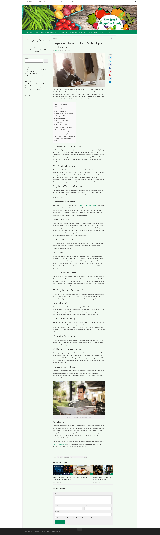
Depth (61, 457)
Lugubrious (76, 457)
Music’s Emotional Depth (63, 125)
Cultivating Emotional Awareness (65, 136)
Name (57, 505)
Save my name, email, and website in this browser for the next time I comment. (77, 518)
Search (27, 58)
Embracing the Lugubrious (63, 134)
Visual (85, 457)
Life (71, 457)
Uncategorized (64, 1)
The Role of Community (63, 132)
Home (23, 1)
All (27, 1)
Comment (58, 494)
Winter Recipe (72, 1)
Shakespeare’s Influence (62, 116)
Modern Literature (60, 118)
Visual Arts (59, 123)
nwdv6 (57, 51)
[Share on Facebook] (110, 66)
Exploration (66, 457)
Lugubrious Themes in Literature (64, 113)
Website (57, 511)
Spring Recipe (47, 1)
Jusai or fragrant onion (80, 477)
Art (58, 457)
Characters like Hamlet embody (86, 205)
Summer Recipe (56, 1)
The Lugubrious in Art (62, 120)
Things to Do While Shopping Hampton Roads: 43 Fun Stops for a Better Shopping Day (36, 76)
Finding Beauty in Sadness (63, 138)
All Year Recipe (33, 1)
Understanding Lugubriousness (64, 109)
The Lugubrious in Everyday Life (64, 127)
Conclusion (59, 141)
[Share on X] (110, 59)
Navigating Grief (61, 129)
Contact (78, 1)
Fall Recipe (40, 1)
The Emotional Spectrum (62, 111)
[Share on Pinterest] (110, 73)
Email (86, 505)
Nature (81, 457)
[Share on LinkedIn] (110, 80)
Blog (55, 38)
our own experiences (59, 444)
